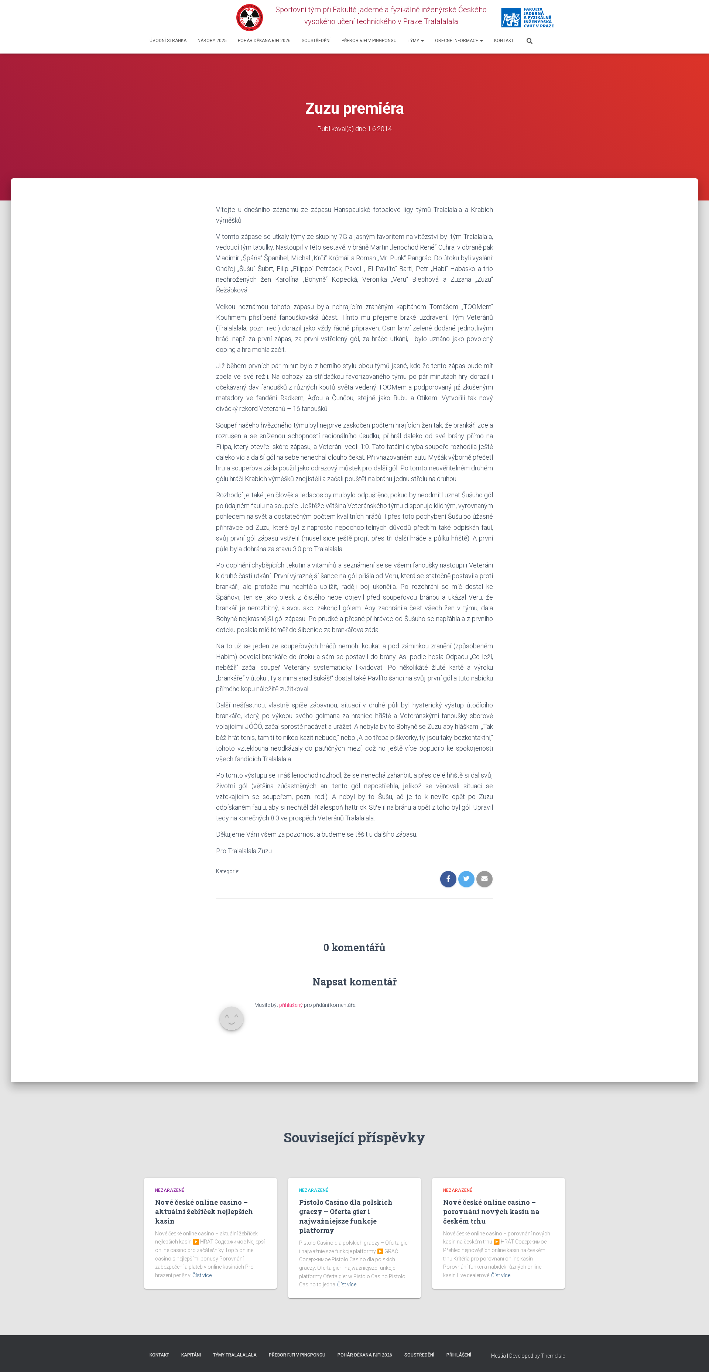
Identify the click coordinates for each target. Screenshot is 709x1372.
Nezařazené (169, 1190)
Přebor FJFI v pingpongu (369, 40)
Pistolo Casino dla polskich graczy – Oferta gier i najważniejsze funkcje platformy (346, 1216)
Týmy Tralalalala (235, 1355)
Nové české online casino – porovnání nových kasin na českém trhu (491, 1211)
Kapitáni (191, 1355)
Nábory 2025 (212, 40)
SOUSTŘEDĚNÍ (316, 40)
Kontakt (504, 40)
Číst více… (203, 1275)
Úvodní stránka (168, 40)
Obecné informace (457, 40)
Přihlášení (458, 1355)
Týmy (414, 40)
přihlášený (291, 1005)
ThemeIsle (553, 1356)
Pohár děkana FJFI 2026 (264, 40)
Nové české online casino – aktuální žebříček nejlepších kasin (204, 1211)
